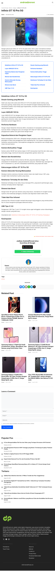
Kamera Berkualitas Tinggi (38, 72)
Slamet (2, 14)
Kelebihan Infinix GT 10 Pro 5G (14, 65)
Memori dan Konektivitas (12, 76)
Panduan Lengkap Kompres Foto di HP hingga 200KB (18, 454)
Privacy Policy (32, 553)
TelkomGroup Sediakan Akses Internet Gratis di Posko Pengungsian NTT (24, 493)
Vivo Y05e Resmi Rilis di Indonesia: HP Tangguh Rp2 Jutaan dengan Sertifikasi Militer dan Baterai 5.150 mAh (40, 377)
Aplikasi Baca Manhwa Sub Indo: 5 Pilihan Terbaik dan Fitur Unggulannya (24, 475)
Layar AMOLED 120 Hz (11, 68)
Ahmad (2, 322)
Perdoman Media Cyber (35, 555)
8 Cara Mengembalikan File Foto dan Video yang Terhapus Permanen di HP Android (27, 442)
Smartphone (6, 546)
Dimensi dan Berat (10, 85)
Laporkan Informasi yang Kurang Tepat (44, 236)
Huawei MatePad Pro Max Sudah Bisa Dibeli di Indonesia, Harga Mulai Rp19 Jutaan (40, 316)
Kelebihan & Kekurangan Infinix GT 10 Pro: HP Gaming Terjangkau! (31, 215)
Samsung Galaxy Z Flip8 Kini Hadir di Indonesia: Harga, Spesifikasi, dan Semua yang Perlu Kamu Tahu (14, 346)
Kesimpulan (34, 88)
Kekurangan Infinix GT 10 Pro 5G (40, 76)
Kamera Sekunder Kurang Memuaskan (12, 80)
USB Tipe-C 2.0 (9, 88)
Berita (10, 7)
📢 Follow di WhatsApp (27, 251)
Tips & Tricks (6, 549)
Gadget (14, 7)
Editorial (31, 549)
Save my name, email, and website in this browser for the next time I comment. (18, 423)
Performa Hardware (36, 68)
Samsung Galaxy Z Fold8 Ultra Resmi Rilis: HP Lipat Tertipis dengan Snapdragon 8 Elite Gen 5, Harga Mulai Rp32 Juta (14, 377)
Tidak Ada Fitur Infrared (38, 85)
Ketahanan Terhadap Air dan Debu (41, 80)
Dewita (29, 352)
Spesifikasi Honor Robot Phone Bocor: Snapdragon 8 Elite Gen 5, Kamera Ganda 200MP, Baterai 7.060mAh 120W (12, 317)
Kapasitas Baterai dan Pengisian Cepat (14, 72)
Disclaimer (31, 558)
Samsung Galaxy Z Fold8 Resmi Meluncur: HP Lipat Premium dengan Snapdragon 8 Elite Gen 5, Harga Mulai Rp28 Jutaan (40, 347)
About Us (31, 546)
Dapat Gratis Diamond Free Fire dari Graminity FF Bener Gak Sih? (22, 459)
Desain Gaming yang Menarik (39, 65)
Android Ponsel (4, 7)
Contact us (31, 551)
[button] (52, 2)
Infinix (3, 279)
